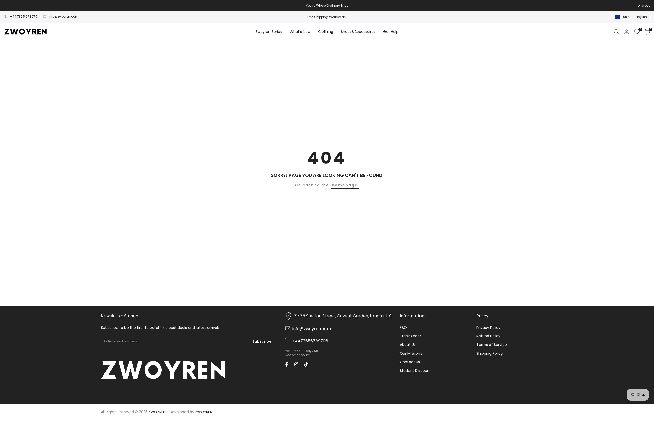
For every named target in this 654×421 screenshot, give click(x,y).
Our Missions (411, 353)
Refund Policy (488, 335)
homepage (345, 185)
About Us (408, 344)
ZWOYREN (203, 411)
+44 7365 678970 (23, 16)
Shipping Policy (489, 353)
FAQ (403, 327)
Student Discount (415, 370)
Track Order (410, 335)
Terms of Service (491, 344)
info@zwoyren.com (63, 16)
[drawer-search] (617, 32)
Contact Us (410, 362)
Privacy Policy (488, 327)
